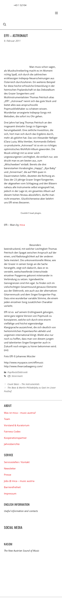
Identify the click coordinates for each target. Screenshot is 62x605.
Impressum (10, 493)
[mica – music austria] (27, 12)
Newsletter (10, 468)
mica (22, 224)
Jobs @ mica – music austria (19, 481)
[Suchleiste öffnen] (4, 24)
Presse (7, 474)
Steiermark (17, 376)
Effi (8, 376)
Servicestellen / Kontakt (17, 462)
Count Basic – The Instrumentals (23, 384)
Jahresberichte (12, 444)
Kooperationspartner (15, 437)
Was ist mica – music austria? (20, 412)
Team (7, 419)
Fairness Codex (12, 431)
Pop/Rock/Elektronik (17, 372)
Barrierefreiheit (12, 487)
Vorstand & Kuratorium (16, 425)
